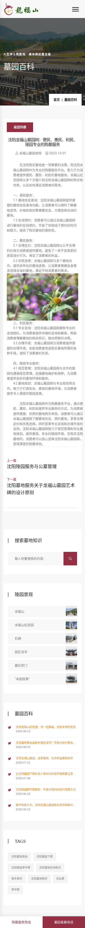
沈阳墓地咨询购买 (50, 867)
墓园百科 (70, 99)
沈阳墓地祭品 (19, 856)
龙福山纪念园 (24, 625)
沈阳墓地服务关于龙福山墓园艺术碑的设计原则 (41, 489)
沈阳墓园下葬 (44, 856)
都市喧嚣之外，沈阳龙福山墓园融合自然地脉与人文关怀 (46, 805)
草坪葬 (15, 889)
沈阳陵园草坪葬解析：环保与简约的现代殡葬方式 (46, 789)
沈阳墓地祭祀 (39, 878)
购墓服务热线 (21, 922)
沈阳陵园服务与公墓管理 (32, 466)
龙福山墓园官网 (30, 153)
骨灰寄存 (16, 878)
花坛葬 (60, 878)
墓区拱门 (21, 665)
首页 (56, 99)
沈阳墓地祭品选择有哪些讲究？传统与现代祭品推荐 (46, 743)
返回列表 (20, 127)
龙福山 (19, 611)
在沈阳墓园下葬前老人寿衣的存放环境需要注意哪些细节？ (46, 774)
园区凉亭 (21, 652)
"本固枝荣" (22, 679)
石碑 (18, 638)
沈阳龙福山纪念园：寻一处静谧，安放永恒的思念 (46, 727)
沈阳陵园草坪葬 (20, 867)
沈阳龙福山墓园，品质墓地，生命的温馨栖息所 (44, 758)
